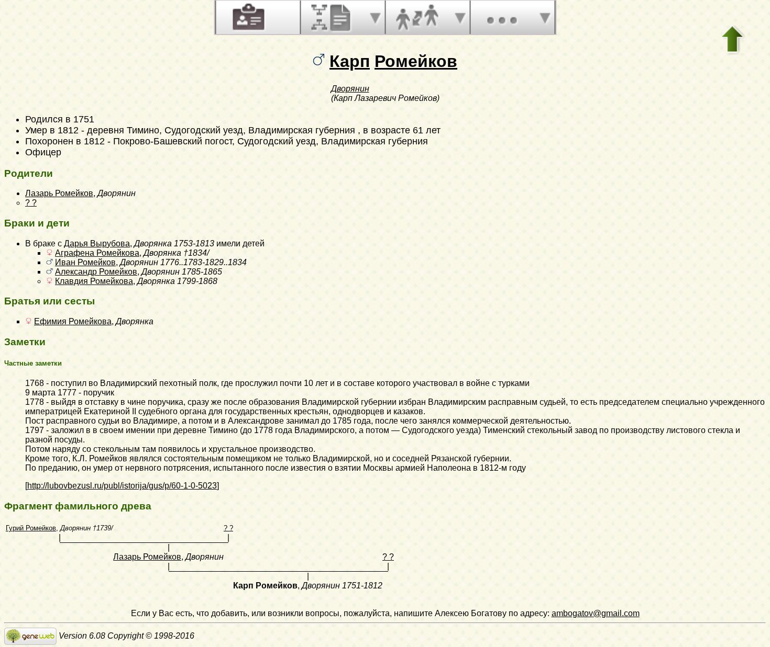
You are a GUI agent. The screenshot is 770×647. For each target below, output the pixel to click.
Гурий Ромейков (31, 528)
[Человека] (247, 17)
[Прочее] (501, 17)
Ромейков (416, 61)
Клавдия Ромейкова (94, 281)
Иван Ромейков (85, 262)
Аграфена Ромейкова (97, 252)
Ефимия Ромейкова (73, 321)
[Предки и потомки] (332, 17)
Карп (349, 61)
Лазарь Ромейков (59, 193)
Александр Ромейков (96, 271)
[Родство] (417, 17)
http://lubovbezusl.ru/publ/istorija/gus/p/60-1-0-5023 (122, 485)
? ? (31, 202)
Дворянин (350, 88)
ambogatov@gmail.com (596, 613)
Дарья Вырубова (97, 243)
